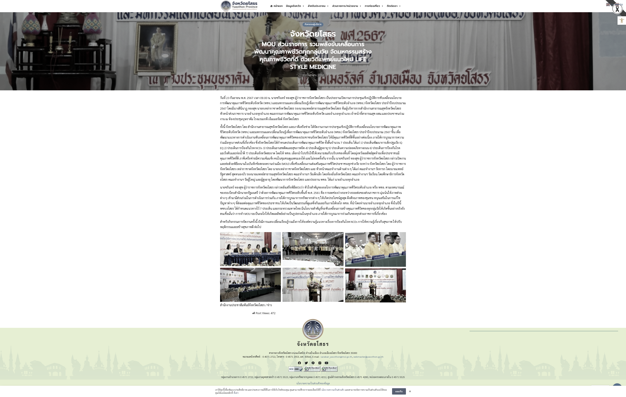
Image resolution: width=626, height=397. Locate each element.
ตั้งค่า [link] (236, 392)
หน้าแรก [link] (278, 6)
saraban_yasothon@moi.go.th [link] (336, 356)
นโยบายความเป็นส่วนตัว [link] (332, 389)
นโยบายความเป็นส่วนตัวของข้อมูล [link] (313, 383)
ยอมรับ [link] (399, 391)
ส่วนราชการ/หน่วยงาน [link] (345, 6)
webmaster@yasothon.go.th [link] (368, 356)
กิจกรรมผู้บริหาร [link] (313, 24)
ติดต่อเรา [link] (392, 6)
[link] (622, 20)
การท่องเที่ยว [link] (372, 6)
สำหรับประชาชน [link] (316, 6)
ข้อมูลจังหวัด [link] (293, 6)
